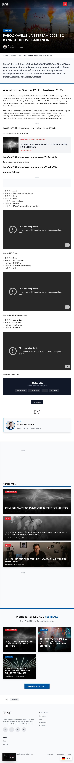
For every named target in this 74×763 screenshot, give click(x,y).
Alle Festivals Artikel (36, 686)
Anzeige (37, 123)
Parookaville (14, 699)
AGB (40, 719)
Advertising (42, 725)
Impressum (42, 716)
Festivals (8, 30)
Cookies (5, 744)
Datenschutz (43, 722)
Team (4, 741)
